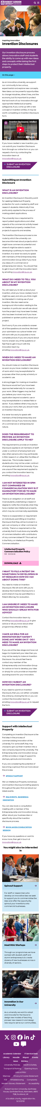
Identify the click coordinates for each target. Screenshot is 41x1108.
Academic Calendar (12, 1054)
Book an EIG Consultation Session (17, 828)
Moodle (16, 1057)
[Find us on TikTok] (33, 1039)
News (15, 1061)
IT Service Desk (31, 1054)
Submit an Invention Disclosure (19, 165)
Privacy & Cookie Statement (26, 1076)
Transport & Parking (12, 1069)
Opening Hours (31, 1069)
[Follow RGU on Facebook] (20, 1039)
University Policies (12, 1065)
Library (6, 1057)
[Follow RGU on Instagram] (13, 1039)
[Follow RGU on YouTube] (16, 1045)
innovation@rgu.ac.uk (11, 159)
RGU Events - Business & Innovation (15, 798)
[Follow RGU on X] (7, 1039)
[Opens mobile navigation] (38, 2)
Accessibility (34, 1083)
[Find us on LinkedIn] (26, 1039)
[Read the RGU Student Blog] (23, 1045)
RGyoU (26, 1057)
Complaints (32, 1080)
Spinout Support (14, 776)
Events (35, 1057)
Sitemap (6, 1076)
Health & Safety (30, 1065)
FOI (5, 1080)
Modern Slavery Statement (13, 1083)
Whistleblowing (17, 1080)
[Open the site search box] (35, 2)
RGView (24, 1061)
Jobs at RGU (20, 1072)
